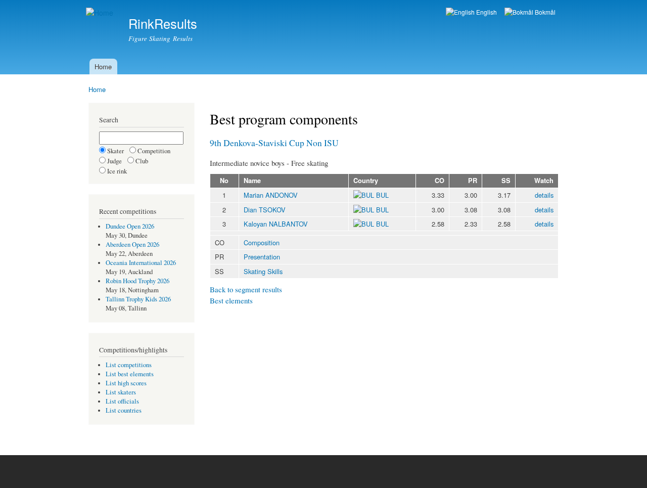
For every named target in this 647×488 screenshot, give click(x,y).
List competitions (129, 365)
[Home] (101, 13)
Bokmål (544, 12)
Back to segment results (246, 289)
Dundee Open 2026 (130, 226)
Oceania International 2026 (141, 262)
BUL (381, 195)
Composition (262, 242)
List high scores (126, 383)
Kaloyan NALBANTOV (276, 224)
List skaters (121, 392)
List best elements (130, 374)
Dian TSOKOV (265, 209)
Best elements (231, 300)
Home (103, 66)
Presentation (262, 256)
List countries (124, 410)
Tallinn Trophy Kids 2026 (138, 299)
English (486, 12)
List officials (122, 401)
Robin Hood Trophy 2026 (137, 281)
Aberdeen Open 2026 (132, 244)
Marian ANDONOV (271, 195)
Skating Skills (263, 271)
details (544, 195)
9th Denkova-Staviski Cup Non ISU (274, 143)
